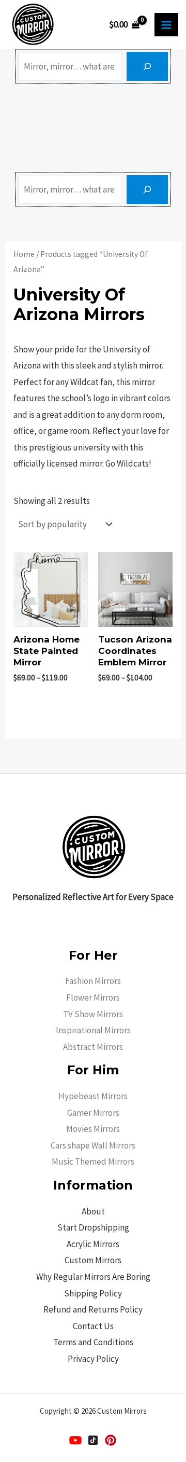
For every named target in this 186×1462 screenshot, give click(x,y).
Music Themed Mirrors (93, 1161)
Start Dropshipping (93, 1227)
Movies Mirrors (93, 1129)
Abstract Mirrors (93, 1047)
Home (24, 254)
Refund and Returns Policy (93, 1309)
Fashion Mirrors (93, 981)
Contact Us (93, 1326)
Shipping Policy (93, 1293)
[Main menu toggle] (166, 25)
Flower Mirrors (93, 997)
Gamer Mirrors (93, 1112)
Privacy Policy (93, 1358)
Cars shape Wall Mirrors (93, 1145)
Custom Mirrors (93, 1260)
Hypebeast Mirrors (93, 1096)
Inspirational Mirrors (93, 1030)
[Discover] (147, 66)
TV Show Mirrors (93, 1014)
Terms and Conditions (93, 1342)
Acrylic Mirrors (93, 1244)
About (93, 1211)
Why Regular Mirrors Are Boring (93, 1276)
